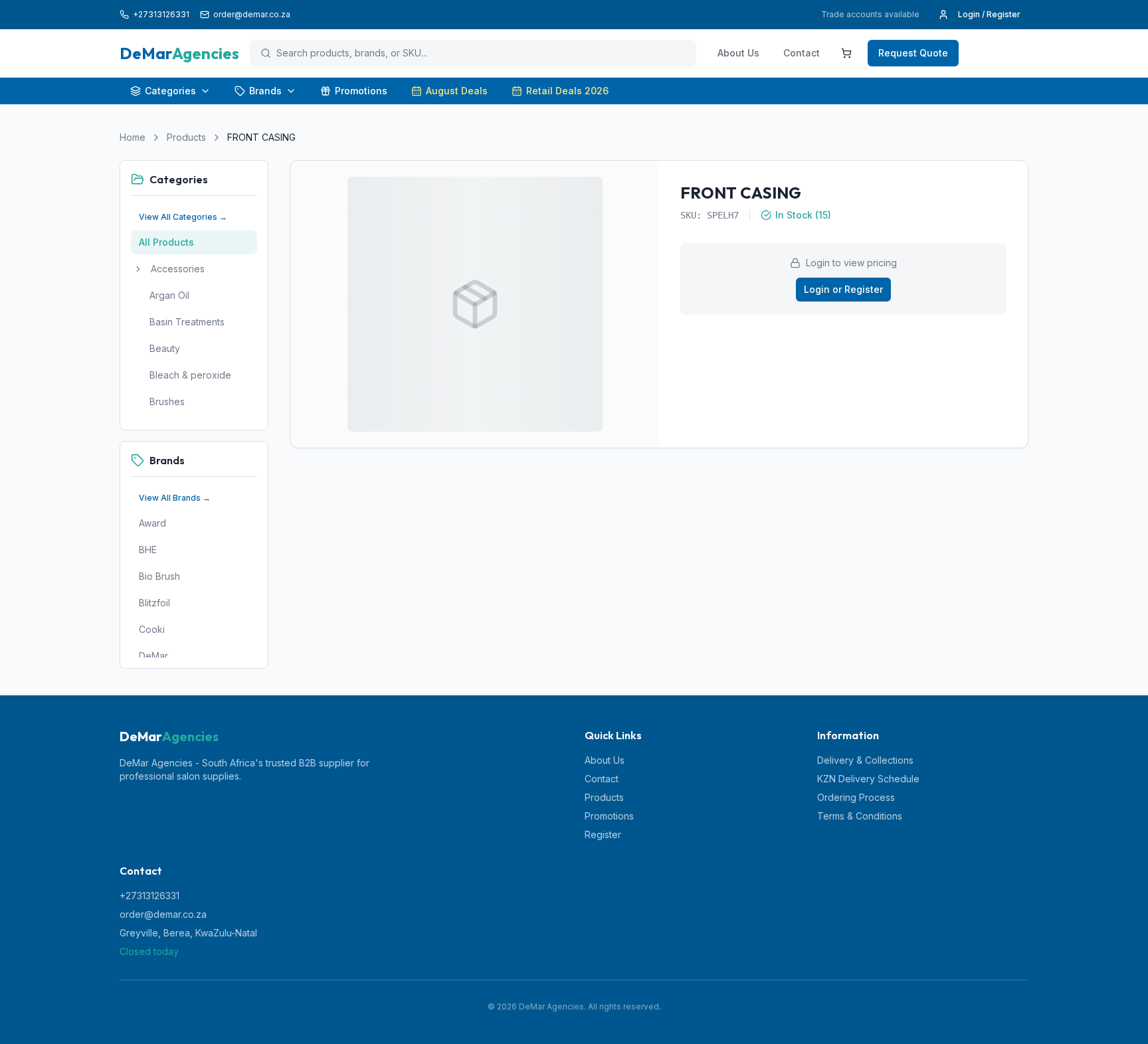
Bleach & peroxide (190, 375)
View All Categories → (183, 217)
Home (132, 137)
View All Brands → (175, 498)
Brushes (167, 401)
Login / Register (989, 14)
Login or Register (843, 289)
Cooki (152, 629)
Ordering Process (856, 797)
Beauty (164, 348)
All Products (166, 242)
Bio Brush (159, 576)
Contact (801, 52)
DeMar (153, 655)
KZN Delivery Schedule (868, 778)
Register (603, 834)
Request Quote (913, 52)
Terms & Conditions (859, 816)
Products (186, 137)
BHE (148, 549)
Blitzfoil (154, 602)
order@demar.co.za (163, 914)
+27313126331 (149, 895)
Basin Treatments (187, 321)
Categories (170, 90)
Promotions (361, 90)
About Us (738, 52)
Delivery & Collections (865, 760)
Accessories (178, 268)
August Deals (457, 90)
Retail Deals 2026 (567, 90)
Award (152, 523)
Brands (265, 90)
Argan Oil (169, 295)
